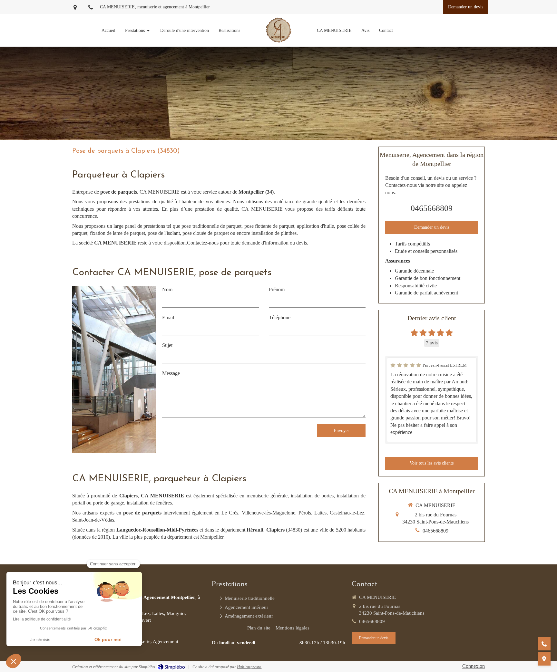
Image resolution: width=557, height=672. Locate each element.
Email (168, 317)
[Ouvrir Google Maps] (544, 659)
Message (171, 373)
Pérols (304, 512)
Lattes (320, 512)
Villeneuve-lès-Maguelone (268, 512)
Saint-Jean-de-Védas (93, 520)
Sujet (167, 345)
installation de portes (312, 495)
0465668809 (432, 208)
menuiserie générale (267, 495)
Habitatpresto (249, 666)
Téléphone (279, 317)
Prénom (277, 289)
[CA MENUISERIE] (278, 30)
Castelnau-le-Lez (347, 512)
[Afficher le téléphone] (544, 644)
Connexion (473, 666)
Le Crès (229, 512)
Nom (167, 289)
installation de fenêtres (149, 502)
